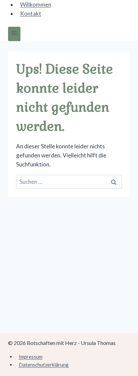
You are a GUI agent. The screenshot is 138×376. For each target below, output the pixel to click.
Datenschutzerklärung (44, 365)
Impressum (31, 357)
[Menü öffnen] (14, 34)
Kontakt (30, 13)
